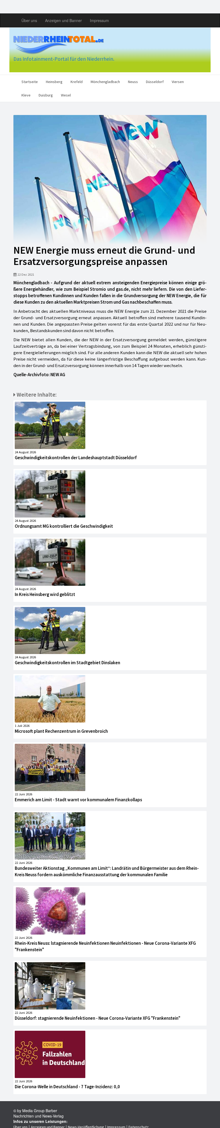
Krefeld (77, 81)
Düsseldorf (155, 81)
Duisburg (46, 95)
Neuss (133, 81)
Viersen (178, 81)
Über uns (29, 20)
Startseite (29, 81)
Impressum (99, 20)
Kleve (26, 95)
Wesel (66, 95)
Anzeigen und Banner (63, 20)
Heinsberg (54, 81)
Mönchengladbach (105, 81)
